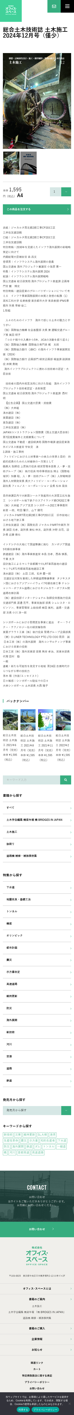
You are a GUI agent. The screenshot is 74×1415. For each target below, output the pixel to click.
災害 (18, 1134)
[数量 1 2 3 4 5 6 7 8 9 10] (60, 191)
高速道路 (11, 984)
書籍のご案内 (37, 1299)
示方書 (33, 1140)
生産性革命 (11, 1140)
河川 (9, 1044)
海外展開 (11, 1020)
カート (37, 1369)
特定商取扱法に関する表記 (37, 1375)
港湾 (53, 1134)
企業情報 (37, 1339)
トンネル (11, 911)
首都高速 (23, 1152)
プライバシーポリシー (37, 1382)
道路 (9, 1068)
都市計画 (11, 947)
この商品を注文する (19, 209)
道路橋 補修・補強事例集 (21, 855)
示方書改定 (13, 972)
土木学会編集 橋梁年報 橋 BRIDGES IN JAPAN (34, 819)
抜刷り (10, 844)
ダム (37, 1146)
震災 (9, 959)
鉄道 (9, 1080)
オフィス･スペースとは (37, 1288)
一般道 (61, 1146)
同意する (23, 1409)
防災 (9, 1008)
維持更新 (11, 996)
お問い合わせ (37, 1229)
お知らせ (37, 1349)
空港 (9, 1056)
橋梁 (9, 923)
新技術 (10, 1032)
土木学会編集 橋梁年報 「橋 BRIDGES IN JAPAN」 (37, 1312)
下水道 (10, 887)
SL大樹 (42, 1134)
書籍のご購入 (37, 1328)
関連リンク (37, 1363)
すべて (10, 807)
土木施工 (11, 831)
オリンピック (14, 935)
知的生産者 (48, 1140)
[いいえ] (69, 1403)
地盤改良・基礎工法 (18, 899)
